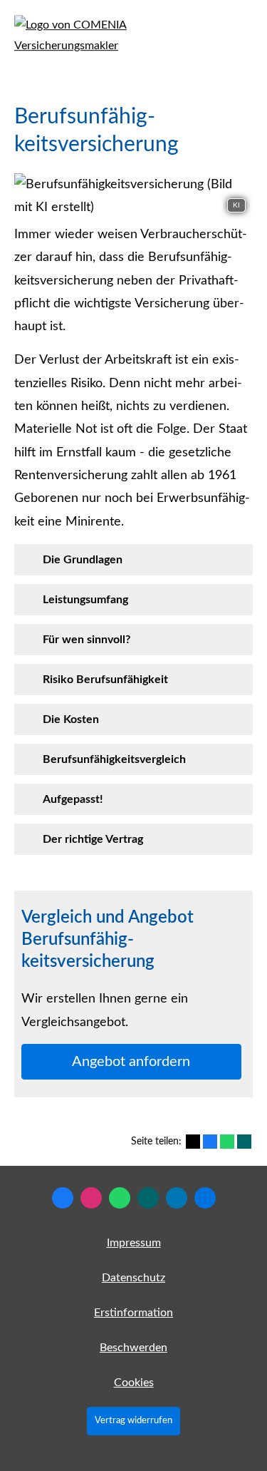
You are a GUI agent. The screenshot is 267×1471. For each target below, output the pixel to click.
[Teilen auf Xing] (244, 1141)
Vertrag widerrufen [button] (133, 1420)
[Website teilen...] (205, 1198)
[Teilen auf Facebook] (210, 1141)
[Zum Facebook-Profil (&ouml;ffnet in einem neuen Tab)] (62, 1198)
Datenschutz (133, 1277)
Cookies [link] (134, 1382)
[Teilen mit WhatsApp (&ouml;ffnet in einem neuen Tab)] (227, 1141)
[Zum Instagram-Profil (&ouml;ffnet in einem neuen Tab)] (91, 1198)
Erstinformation (133, 1312)
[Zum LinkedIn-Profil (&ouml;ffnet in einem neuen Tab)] (176, 1198)
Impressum (134, 1243)
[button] (82, 559)
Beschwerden (133, 1347)
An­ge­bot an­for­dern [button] (131, 1062)
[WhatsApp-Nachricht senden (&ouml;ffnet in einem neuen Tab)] (119, 1198)
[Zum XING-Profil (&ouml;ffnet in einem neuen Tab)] (148, 1198)
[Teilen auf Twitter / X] (193, 1141)
